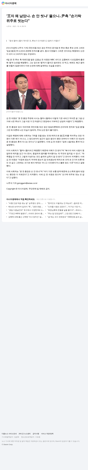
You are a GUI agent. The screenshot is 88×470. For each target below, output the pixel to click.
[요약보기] (63, 33)
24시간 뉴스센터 (25, 434)
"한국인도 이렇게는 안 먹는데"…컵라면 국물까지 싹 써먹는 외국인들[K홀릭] (65, 203)
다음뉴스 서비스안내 (9, 434)
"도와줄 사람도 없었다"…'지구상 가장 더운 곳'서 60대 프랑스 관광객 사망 (65, 206)
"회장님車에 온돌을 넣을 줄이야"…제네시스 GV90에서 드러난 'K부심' (65, 210)
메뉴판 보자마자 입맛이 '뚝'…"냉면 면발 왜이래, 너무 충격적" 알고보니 (26, 206)
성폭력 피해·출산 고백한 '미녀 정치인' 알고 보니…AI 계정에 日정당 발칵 (26, 217)
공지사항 (36, 434)
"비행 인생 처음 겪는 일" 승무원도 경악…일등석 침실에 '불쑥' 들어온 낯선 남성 (26, 203)
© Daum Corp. (7, 444)
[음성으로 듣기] (68, 33)
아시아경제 (10, 3)
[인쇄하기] (82, 33)
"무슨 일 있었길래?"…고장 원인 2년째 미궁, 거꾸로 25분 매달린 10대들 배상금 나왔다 (65, 213)
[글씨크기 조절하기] (77, 33)
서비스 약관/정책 (47, 434)
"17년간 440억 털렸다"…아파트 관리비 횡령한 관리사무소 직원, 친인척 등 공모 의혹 (26, 213)
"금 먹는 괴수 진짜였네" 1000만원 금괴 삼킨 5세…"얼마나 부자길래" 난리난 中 (65, 217)
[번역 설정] (73, 33)
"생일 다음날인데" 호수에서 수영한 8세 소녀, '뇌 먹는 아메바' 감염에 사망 (26, 210)
